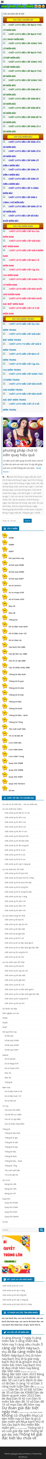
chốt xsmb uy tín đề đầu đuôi (17, 841)
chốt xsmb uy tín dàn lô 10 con (17, 813)
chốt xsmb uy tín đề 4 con (15, 817)
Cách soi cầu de (17, 496)
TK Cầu (5, 1106)
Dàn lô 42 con (21, 1398)
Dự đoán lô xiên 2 (24, 1412)
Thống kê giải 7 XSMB (31, 513)
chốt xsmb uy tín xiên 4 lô (15, 910)
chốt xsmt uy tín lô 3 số (14, 938)
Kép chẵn (32, 503)
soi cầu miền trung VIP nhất (13, 915)
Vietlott (5, 1055)
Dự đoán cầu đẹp (9, 1008)
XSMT (11, 551)
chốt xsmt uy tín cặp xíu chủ (16, 924)
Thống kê (13, 620)
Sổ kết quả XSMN (16, 572)
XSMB (11, 538)
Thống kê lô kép (16, 695)
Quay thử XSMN (16, 770)
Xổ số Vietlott (10, 1059)
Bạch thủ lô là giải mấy (23, 1359)
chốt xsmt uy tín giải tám (15, 933)
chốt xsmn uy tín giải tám (15, 980)
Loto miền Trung (16, 756)
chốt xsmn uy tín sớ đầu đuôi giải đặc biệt (22, 994)
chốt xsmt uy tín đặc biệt (15, 929)
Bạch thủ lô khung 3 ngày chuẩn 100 (24, 483)
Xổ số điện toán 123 (17, 633)
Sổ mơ (11, 790)
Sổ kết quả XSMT (16, 578)
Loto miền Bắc (15, 743)
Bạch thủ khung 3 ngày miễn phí (22, 477)
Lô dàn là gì (29, 1418)
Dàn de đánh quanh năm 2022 (22, 1393)
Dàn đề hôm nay (28, 1404)
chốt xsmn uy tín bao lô (14, 966)
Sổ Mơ (5, 1222)
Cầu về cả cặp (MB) (17, 660)
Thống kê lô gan (16, 681)
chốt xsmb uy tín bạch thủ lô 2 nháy (19, 878)
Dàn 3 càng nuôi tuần (22, 1384)
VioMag (13, 1454)
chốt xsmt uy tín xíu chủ (14, 957)
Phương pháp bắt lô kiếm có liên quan (18, 509)
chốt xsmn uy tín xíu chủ (15, 1003)
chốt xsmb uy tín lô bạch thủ (16, 873)
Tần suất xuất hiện (17, 729)
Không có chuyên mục (20, 1415)
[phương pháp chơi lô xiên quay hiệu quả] (23, 432)
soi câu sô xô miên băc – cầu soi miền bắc (19, 804)
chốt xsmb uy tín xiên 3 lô (15, 906)
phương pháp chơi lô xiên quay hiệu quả (20, 452)
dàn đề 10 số (24, 1401)
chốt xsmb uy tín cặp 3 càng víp (17, 864)
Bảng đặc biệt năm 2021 (29, 1372)
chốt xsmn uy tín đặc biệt (15, 975)
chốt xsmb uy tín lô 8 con (15, 859)
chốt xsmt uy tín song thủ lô (16, 952)
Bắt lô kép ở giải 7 (26, 486)
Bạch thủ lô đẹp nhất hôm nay (21, 1366)
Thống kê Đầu (15, 701)
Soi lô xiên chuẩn (21, 1428)
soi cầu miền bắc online (12, 809)
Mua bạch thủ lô (32, 1421)
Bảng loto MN (10, 1189)
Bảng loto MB (10, 1184)
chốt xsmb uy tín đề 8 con (15, 827)
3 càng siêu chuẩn (27, 1344)
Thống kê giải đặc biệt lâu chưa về (22, 1436)
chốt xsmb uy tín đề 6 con (15, 822)
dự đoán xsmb (36, 1412)
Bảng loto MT (10, 1193)
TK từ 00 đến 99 (16, 736)
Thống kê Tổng (16, 722)
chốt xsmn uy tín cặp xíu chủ (16, 970)
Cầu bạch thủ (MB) (17, 647)
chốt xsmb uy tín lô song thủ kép (18, 892)
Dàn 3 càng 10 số (21, 1383)
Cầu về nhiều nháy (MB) (19, 667)
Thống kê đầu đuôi (17, 674)
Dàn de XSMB (23, 1392)
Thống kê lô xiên (16, 688)
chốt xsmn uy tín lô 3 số (14, 984)
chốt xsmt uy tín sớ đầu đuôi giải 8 (19, 943)
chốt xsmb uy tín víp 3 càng (16, 896)
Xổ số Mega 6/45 (12, 1063)
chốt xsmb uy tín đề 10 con (16, 831)
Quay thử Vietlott (17, 783)
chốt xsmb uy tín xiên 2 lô (15, 901)
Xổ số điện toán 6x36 (18, 626)
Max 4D (12, 613)
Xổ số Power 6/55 (12, 1068)
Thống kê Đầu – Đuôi (18, 715)
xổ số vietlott (15, 585)
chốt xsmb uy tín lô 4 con (15, 850)
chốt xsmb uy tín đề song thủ (17, 845)
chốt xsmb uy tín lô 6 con (15, 854)
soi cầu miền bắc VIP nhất (13, 869)
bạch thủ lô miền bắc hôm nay (21, 1363)
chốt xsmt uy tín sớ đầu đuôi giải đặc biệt (22, 947)
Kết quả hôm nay (9, 1032)
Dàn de (29, 1386)
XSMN (11, 544)
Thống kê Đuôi (15, 708)
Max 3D (12, 606)
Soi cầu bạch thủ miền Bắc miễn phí (21, 1426)
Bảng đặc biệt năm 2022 (19, 1374)
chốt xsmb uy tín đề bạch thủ (17, 836)
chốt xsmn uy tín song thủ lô (16, 998)
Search (27, 520)
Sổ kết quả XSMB (16, 565)
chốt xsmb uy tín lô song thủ (16, 887)
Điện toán (6, 1087)
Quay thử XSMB (16, 763)
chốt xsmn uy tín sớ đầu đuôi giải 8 (19, 989)
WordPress (23, 1457)
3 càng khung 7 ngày (16, 1338)
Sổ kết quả (9, 1036)
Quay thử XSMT (16, 777)
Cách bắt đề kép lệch (22, 490)
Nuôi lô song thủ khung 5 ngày (24, 506)
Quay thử (6, 1199)
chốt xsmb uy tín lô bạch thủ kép (18, 882)
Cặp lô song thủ (18, 499)
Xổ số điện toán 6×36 (13, 1091)
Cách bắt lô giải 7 (24, 493)
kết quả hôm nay (16, 558)
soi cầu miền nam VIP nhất (13, 962)
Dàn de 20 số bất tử (22, 1389)
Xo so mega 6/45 (16, 592)
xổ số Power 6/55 (16, 599)
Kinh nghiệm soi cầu (10, 1013)
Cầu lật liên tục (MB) (18, 654)
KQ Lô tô (6, 1180)
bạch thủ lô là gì (13, 1362)
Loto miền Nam (16, 749)
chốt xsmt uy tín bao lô (14, 919)
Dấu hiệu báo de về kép (17, 503)
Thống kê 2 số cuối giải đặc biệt (22, 1429)
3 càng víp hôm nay (22, 1346)
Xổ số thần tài (15, 640)
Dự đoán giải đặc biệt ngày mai (20, 1409)
